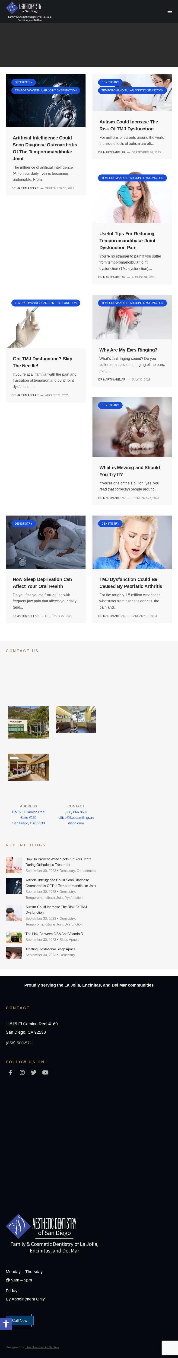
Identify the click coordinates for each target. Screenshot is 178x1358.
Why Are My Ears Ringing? (128, 349)
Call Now (19, 1321)
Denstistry (18, 32)
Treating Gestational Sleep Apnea (50, 949)
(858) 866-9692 (75, 812)
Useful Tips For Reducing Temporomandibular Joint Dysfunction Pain (127, 240)
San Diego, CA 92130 (28, 823)
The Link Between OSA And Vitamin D (54, 934)
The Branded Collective (42, 1347)
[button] (6, 1324)
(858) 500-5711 (20, 1043)
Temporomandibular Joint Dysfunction (67, 32)
